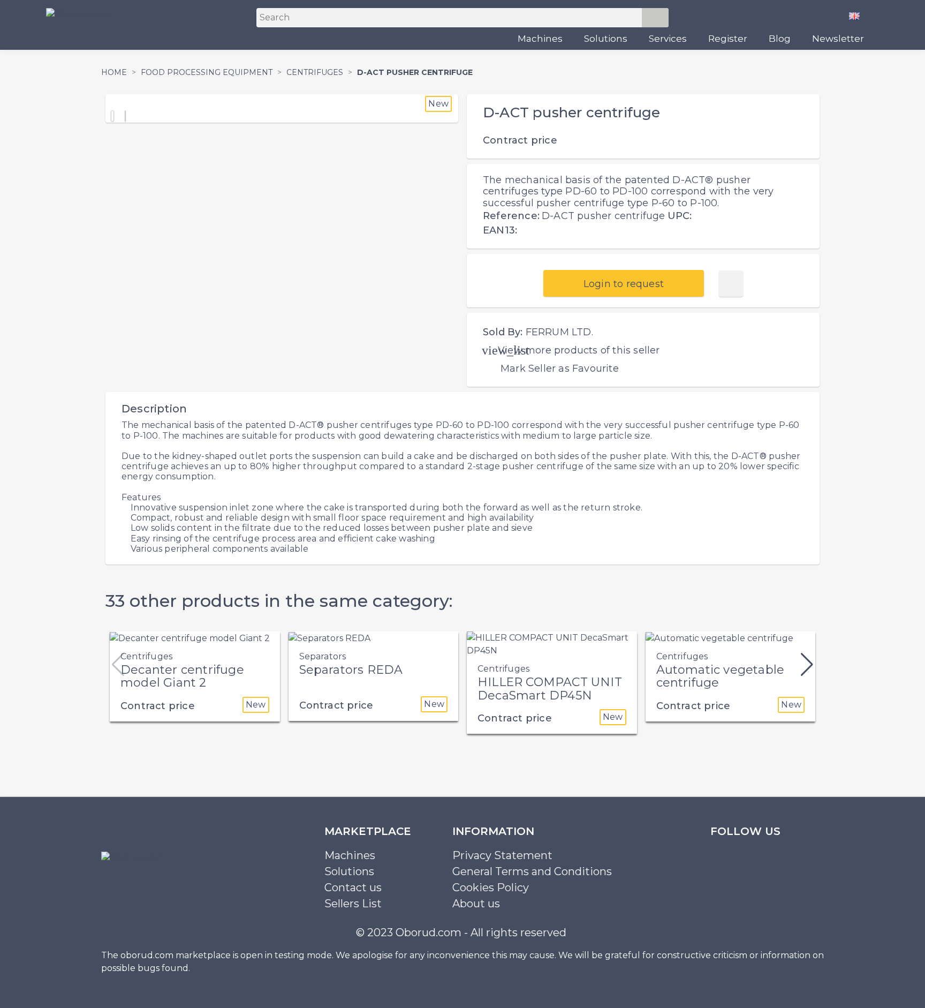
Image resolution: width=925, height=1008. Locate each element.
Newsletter (838, 38)
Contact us (353, 887)
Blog (780, 38)
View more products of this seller (579, 350)
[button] (807, 664)
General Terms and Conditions (532, 871)
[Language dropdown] (858, 15)
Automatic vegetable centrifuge (720, 676)
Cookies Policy (490, 887)
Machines (540, 38)
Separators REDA (351, 670)
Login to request (623, 284)
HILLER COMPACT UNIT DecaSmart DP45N (549, 688)
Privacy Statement (502, 855)
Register (727, 38)
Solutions (605, 38)
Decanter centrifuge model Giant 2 (182, 676)
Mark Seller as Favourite (560, 368)
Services (668, 38)
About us (476, 903)
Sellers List (353, 903)
